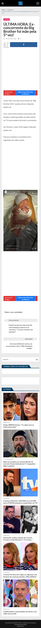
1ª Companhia (8, 459)
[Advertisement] (20, 69)
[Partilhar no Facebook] (23, 44)
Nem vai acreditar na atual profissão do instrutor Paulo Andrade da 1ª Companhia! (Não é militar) (19, 464)
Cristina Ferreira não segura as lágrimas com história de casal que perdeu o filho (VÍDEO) (20, 576)
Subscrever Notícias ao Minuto (25, 93)
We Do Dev (20, 626)
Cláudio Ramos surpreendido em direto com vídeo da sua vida (20, 613)
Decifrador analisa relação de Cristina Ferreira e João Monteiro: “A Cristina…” (18, 539)
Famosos (6, 19)
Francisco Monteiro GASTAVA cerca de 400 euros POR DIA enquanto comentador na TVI (20, 502)
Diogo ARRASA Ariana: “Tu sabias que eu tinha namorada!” (18, 426)
